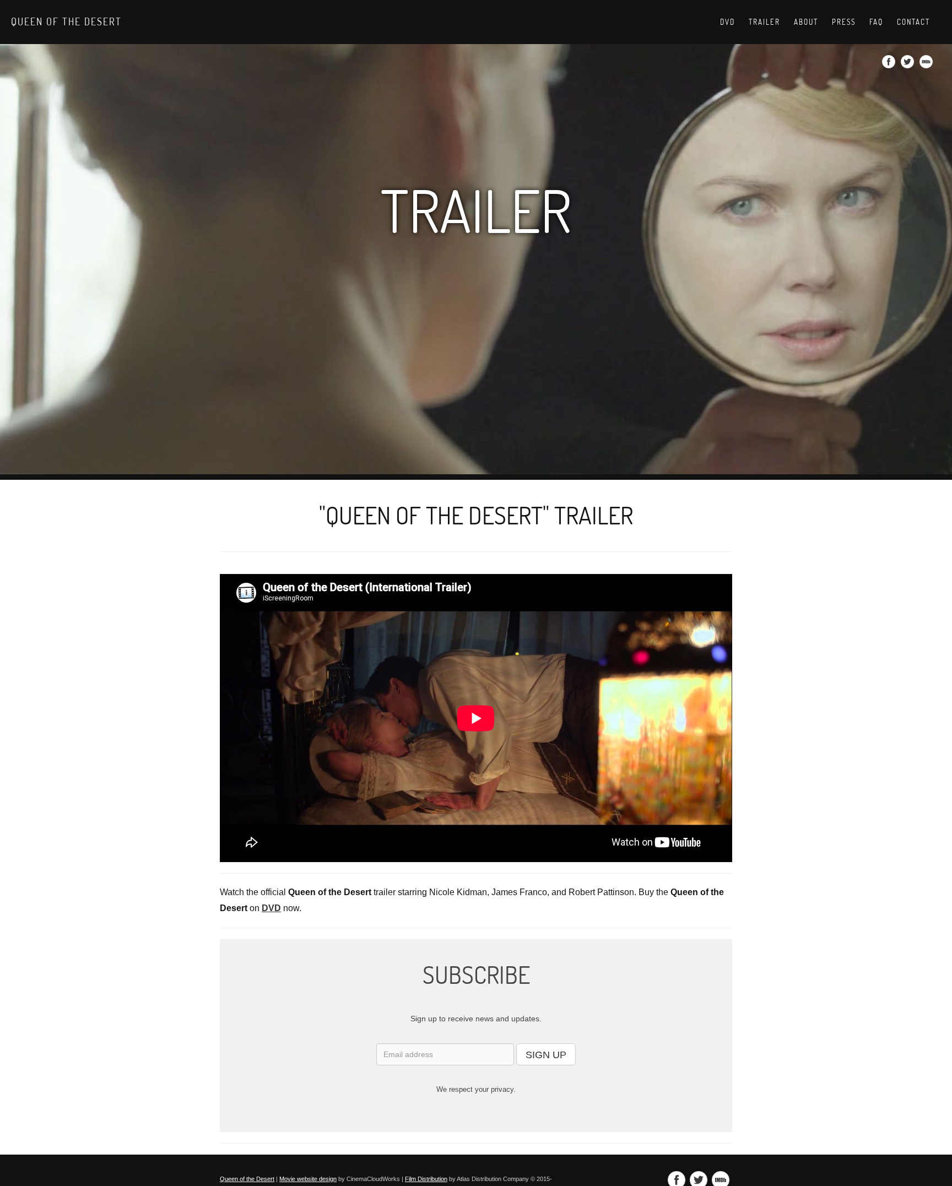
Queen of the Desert (66, 21)
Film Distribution (426, 1179)
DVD (727, 22)
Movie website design (308, 1179)
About (806, 22)
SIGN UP (546, 1054)
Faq (876, 22)
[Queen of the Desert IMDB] (927, 65)
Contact (913, 22)
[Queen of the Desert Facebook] (890, 65)
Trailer (764, 22)
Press (844, 22)
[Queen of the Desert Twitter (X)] (909, 65)
